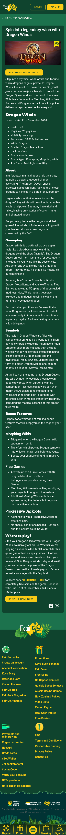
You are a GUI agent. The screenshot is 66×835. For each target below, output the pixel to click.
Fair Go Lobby (10, 657)
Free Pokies (42, 718)
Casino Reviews (11, 684)
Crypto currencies (13, 742)
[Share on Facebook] (51, 605)
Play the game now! (21, 599)
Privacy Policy (43, 751)
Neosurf (7, 747)
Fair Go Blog (9, 689)
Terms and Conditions (48, 740)
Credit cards (9, 753)
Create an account (13, 662)
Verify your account (14, 774)
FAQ (37, 735)
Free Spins (41, 674)
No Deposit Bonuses (47, 680)
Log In (38, 7)
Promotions (42, 658)
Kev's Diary (8, 673)
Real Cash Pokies (45, 712)
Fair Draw (41, 669)
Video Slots (42, 702)
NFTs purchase (11, 780)
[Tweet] (57, 605)
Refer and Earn (11, 679)
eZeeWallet (9, 758)
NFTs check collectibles (16, 785)
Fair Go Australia (12, 700)
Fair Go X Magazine (14, 695)
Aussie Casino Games (48, 691)
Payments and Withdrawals (10, 735)
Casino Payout (43, 707)
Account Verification (14, 668)
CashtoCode (9, 769)
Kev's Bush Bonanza (47, 663)
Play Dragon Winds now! (24, 72)
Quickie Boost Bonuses (49, 685)
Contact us (41, 757)
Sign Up (55, 7)
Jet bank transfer (12, 764)
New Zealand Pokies (47, 696)
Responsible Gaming (47, 746)
